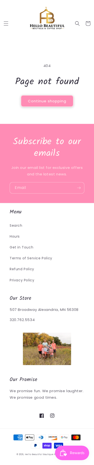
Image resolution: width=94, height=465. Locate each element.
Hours (15, 236)
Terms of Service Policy (31, 258)
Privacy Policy (22, 280)
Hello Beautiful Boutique (39, 454)
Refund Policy (22, 269)
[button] (6, 23)
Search (16, 225)
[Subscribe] (79, 188)
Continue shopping (47, 101)
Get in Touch (21, 247)
